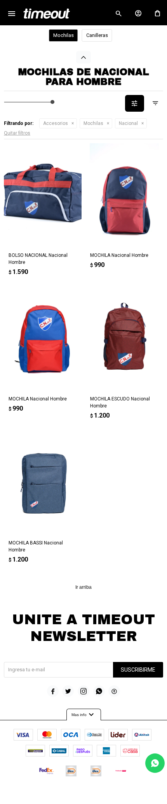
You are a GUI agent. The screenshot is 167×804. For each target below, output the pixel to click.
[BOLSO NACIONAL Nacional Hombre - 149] (43, 195)
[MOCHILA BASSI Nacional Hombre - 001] (43, 483)
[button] (118, 13)
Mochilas (93, 123)
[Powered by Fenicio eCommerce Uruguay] (115, 794)
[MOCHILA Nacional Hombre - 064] (43, 339)
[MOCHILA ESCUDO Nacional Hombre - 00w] (124, 339)
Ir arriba (83, 587)
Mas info (83, 714)
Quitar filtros (17, 133)
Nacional (128, 123)
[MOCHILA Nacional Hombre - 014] (124, 195)
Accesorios (55, 123)
